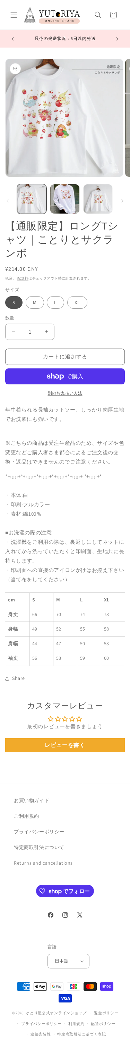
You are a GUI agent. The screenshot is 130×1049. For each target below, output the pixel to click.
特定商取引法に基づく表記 (81, 1034)
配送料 (22, 278)
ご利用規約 (26, 816)
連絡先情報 (41, 1034)
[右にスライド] (122, 200)
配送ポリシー (103, 1023)
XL (77, 302)
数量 (10, 318)
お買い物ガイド (31, 800)
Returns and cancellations (43, 863)
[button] (13, 15)
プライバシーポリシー (39, 832)
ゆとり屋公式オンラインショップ (56, 1012)
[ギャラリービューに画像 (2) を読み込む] (64, 199)
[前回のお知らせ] (12, 39)
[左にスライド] (7, 200)
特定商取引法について (39, 847)
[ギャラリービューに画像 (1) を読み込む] (31, 199)
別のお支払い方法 (65, 393)
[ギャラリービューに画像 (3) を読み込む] (98, 199)
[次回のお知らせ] (117, 39)
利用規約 (76, 1023)
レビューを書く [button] (65, 745)
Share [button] (18, 678)
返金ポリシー (106, 1012)
